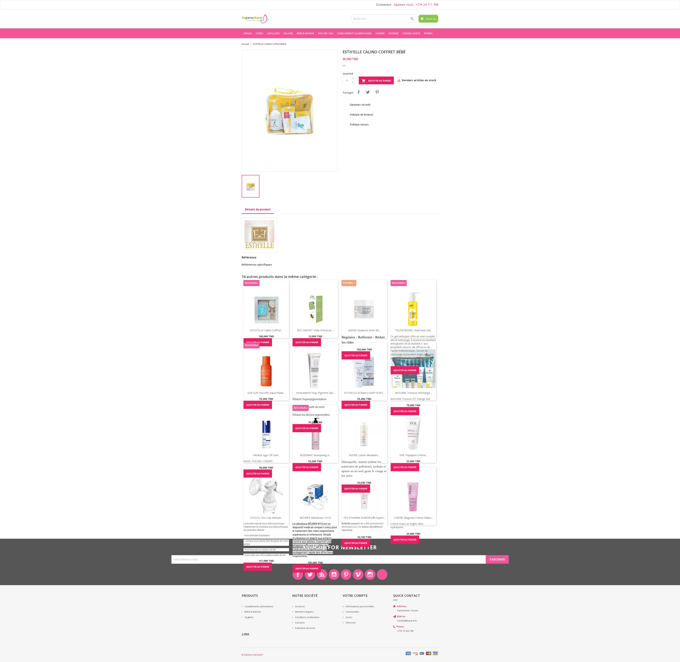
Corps (259, 33)
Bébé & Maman (252, 611)
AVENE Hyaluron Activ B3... (364, 330)
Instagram (370, 574)
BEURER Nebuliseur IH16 (315, 517)
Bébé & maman (305, 33)
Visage (248, 33)
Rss (322, 574)
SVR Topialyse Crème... (413, 455)
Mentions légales (303, 611)
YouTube (334, 574)
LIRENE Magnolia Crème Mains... (413, 517)
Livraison (299, 606)
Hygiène (393, 33)
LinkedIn (382, 574)
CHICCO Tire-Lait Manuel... (266, 517)
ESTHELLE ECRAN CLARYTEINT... (364, 393)
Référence (249, 257)
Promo (428, 33)
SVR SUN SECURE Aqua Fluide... (266, 393)
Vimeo (358, 574)
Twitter (310, 574)
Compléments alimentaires (354, 33)
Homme (380, 33)
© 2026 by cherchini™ (252, 654)
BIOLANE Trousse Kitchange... (413, 393)
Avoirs (348, 617)
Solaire (288, 33)
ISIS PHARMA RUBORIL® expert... (364, 517)
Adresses (350, 622)
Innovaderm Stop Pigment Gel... (315, 393)
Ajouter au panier (376, 81)
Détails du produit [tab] (258, 209)
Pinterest (377, 92)
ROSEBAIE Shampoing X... (315, 455)
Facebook (298, 574)
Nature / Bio (325, 33)
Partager (358, 92)
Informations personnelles (359, 606)
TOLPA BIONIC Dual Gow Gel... (413, 330)
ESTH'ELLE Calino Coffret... (266, 330)
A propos (299, 622)
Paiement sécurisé (304, 628)
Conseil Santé (411, 33)
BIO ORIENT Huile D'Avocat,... (315, 330)
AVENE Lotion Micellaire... (364, 455)
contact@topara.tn (407, 620)
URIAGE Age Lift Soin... (266, 455)
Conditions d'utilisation (306, 617)
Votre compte (355, 595)
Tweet (367, 92)
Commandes (352, 611)
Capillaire (273, 33)
